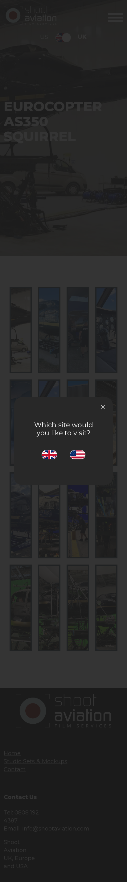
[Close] (103, 407)
